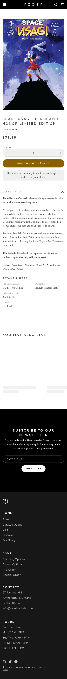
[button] (33, 163)
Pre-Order (9, 569)
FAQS (7, 552)
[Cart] (62, 5)
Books (7, 519)
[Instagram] (4, 661)
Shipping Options (14, 559)
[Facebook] (16, 661)
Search (5, 670)
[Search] (56, 5)
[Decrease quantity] (7, 153)
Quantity (7, 147)
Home (7, 512)
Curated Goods (12, 524)
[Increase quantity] (60, 153)
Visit (5, 529)
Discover (8, 535)
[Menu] (6, 4)
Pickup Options (12, 564)
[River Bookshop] (34, 4)
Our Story (9, 540)
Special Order (12, 574)
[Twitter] (10, 661)
